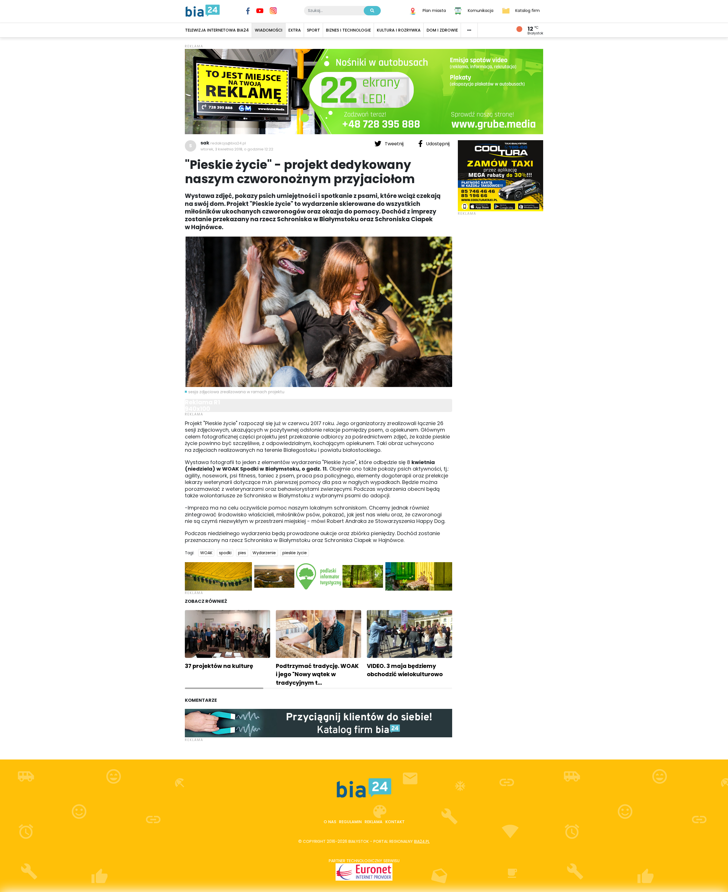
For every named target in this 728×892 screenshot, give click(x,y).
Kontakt (395, 821)
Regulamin (350, 821)
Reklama (373, 821)
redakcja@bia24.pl (228, 143)
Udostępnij (437, 143)
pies (242, 553)
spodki (225, 553)
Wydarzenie (264, 553)
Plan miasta (434, 10)
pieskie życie (294, 553)
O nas (330, 821)
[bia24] (202, 10)
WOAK (206, 553)
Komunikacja (480, 10)
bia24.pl (422, 841)
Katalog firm (527, 10)
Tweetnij (394, 143)
